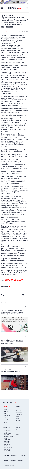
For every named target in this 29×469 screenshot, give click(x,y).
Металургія (6, 419)
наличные (7, 281)
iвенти (17, 434)
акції (17, 431)
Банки (8, 31)
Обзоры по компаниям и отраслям (7, 433)
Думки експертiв (19, 407)
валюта (18, 427)
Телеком (18, 418)
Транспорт (19, 412)
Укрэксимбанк (9, 279)
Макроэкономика (8, 436)
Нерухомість (19, 414)
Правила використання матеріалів (13, 460)
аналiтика (6, 427)
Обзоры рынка (7, 430)
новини (5, 406)
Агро (4, 420)
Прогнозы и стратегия (6, 442)
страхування (19, 432)
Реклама (14, 455)
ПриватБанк (8, 280)
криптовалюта (20, 429)
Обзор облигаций (6, 439)
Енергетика (6, 415)
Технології (6, 411)
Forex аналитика (7, 447)
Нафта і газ (6, 417)
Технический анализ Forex (6, 450)
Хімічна (18, 420)
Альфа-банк (19, 279)
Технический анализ (6, 445)
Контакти (6, 455)
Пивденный (17, 280)
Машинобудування (21, 410)
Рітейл (17, 416)
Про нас (23, 455)
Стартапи (6, 413)
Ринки (3, 31)
